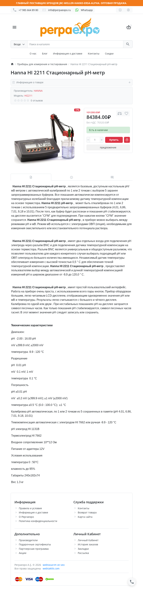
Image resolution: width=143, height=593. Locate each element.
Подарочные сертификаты (35, 544)
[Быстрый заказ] (127, 140)
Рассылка (83, 553)
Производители (28, 540)
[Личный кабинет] (128, 10)
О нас (33, 53)
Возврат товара (87, 512)
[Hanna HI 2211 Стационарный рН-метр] (45, 139)
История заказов (88, 544)
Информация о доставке (67, 53)
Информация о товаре (29, 82)
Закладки (83, 548)
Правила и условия (30, 508)
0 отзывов (37, 100)
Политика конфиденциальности (38, 521)
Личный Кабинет (88, 540)
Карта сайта (85, 516)
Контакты (93, 53)
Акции (22, 553)
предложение (108, 147)
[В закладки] (126, 113)
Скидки (109, 53)
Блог (44, 53)
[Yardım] (120, 10)
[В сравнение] (119, 113)
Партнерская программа (34, 548)
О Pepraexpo (26, 516)
